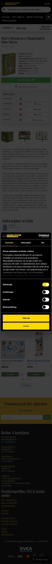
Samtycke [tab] (9, 243)
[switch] (45, 292)
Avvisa (26, 326)
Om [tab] (42, 243)
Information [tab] (26, 243)
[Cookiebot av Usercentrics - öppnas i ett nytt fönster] (38, 235)
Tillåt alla (26, 318)
